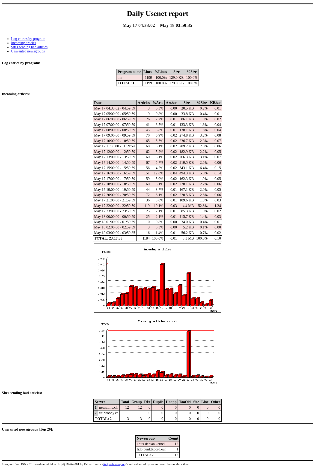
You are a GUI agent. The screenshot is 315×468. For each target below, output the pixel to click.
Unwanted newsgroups (28, 51)
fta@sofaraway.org (114, 464)
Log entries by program (28, 39)
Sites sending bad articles (29, 47)
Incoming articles (23, 43)
